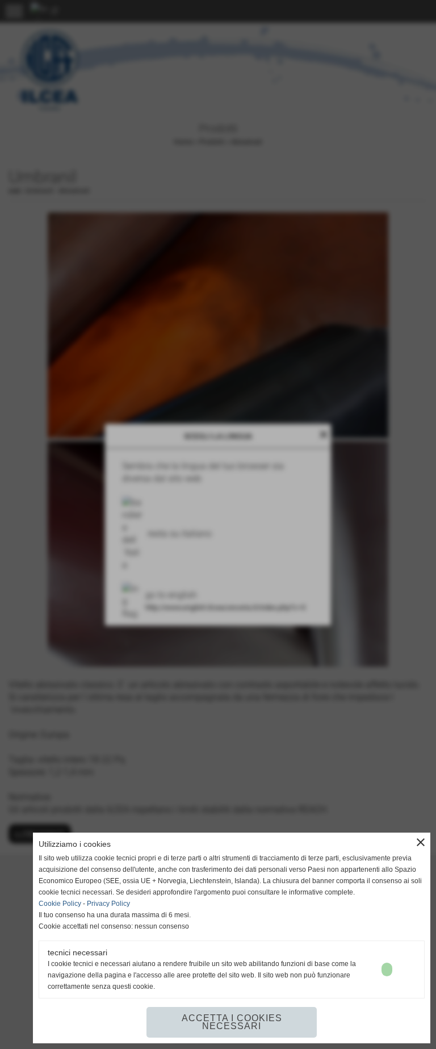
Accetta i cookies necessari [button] (232, 1022)
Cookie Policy (60, 904)
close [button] (420, 842)
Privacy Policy (108, 904)
